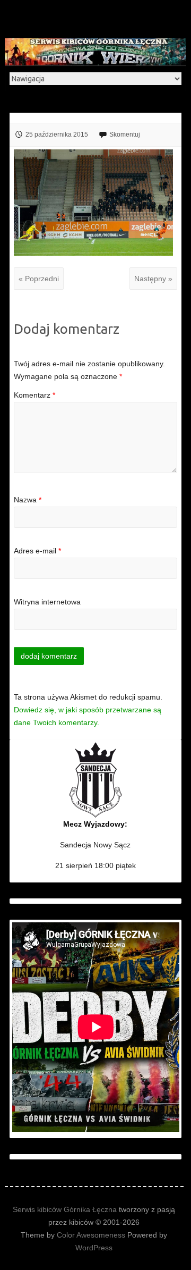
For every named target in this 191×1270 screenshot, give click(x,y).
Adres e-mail (37, 550)
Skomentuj (124, 134)
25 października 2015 (56, 134)
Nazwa (27, 499)
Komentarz (34, 395)
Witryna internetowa (47, 602)
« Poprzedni (39, 278)
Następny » (153, 278)
